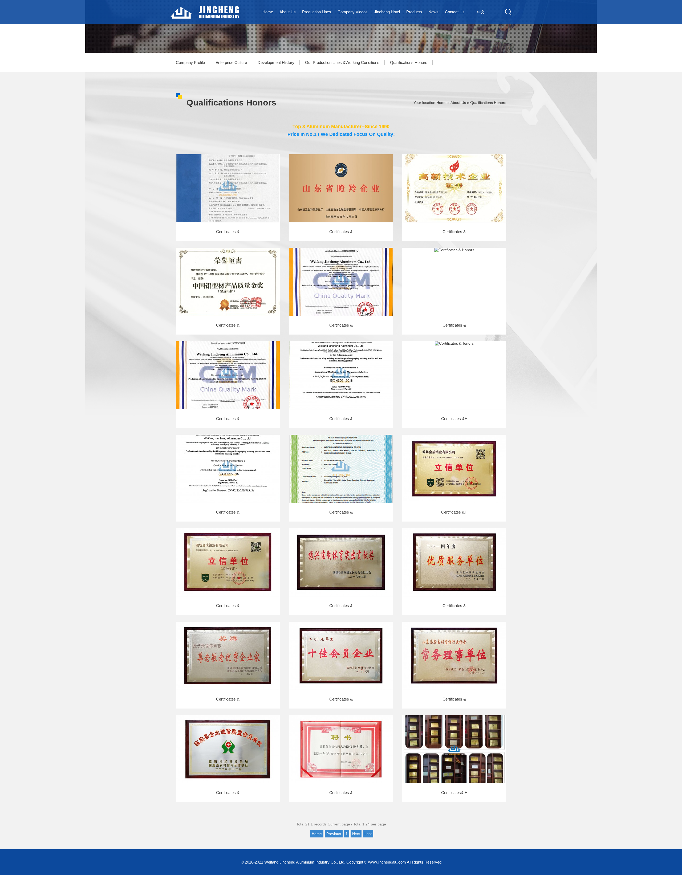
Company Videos (353, 12)
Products (414, 12)
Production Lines (316, 12)
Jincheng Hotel (387, 12)
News (433, 12)
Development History (276, 62)
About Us (287, 12)
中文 (481, 12)
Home (267, 12)
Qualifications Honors (408, 62)
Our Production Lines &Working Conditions (342, 62)
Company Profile (190, 62)
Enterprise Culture (231, 62)
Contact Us (455, 12)
